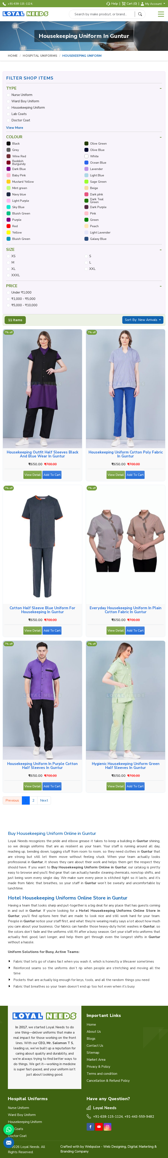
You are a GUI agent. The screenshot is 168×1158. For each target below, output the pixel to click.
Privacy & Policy (98, 1066)
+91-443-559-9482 (139, 1116)
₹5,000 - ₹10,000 (24, 305)
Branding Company (74, 1151)
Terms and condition (102, 1073)
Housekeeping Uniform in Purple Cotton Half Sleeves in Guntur (42, 766)
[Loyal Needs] (26, 14)
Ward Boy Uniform (25, 101)
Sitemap (93, 1052)
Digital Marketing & (142, 1146)
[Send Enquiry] (8, 1142)
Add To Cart (52, 475)
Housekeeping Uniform (28, 107)
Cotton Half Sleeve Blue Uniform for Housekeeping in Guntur (42, 610)
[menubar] (161, 14)
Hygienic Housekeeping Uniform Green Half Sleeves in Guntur (125, 766)
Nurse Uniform (21, 95)
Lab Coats (19, 114)
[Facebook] (90, 1127)
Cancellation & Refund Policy (108, 1080)
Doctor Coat (20, 120)
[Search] (140, 14)
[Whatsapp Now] (8, 1129)
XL (13, 269)
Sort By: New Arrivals (141, 320)
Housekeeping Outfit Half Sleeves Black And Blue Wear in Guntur (42, 454)
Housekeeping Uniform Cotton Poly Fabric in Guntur (126, 454)
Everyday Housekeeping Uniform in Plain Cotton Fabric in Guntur (125, 610)
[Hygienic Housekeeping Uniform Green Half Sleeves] (125, 700)
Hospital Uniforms (40, 56)
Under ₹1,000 (21, 292)
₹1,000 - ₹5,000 (23, 299)
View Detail (32, 475)
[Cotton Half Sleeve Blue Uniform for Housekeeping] (42, 544)
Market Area (96, 1059)
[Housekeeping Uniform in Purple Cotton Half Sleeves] (42, 700)
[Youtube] (99, 1127)
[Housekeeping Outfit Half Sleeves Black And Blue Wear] (42, 388)
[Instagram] (107, 1127)
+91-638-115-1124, (20, 3)
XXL (92, 269)
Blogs (91, 1038)
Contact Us (95, 1045)
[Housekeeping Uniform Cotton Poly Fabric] (125, 388)
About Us (94, 1031)
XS (13, 256)
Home (13, 56)
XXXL (15, 275)
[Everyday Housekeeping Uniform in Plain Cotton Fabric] (125, 544)
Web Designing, (115, 1146)
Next (44, 800)
